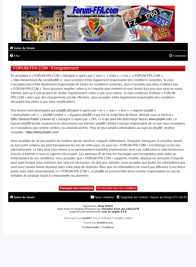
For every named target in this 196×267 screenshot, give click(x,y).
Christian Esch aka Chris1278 (120, 208)
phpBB (86, 218)
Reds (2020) (105, 206)
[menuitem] (14, 56)
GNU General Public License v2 (33, 119)
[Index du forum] (98, 24)
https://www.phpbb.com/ (42, 132)
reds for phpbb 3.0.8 (114, 211)
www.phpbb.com (160, 119)
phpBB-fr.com (105, 222)
